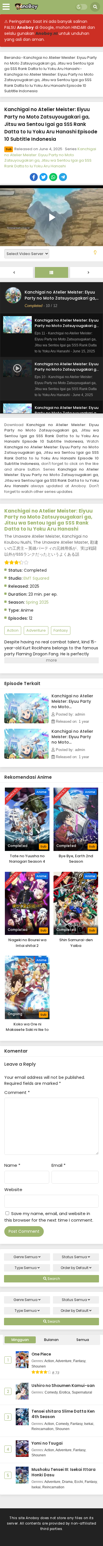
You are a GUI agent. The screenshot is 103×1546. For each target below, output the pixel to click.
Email (59, 1165)
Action (13, 630)
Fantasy (61, 630)
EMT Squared (36, 578)
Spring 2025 (37, 602)
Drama (67, 1482)
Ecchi (78, 1482)
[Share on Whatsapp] (53, 177)
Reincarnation (42, 1429)
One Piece (41, 1354)
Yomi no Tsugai (47, 1443)
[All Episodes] (51, 272)
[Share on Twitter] (43, 177)
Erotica (64, 1392)
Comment (17, 1092)
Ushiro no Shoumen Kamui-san (63, 1385)
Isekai (88, 1424)
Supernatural (82, 1392)
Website (13, 1189)
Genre (25, 1256)
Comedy (51, 1392)
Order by (74, 1267)
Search (53, 1278)
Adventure (36, 630)
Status (74, 1256)
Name (12, 1165)
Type (26, 1267)
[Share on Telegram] (63, 177)
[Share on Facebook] (34, 177)
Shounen (38, 1366)
